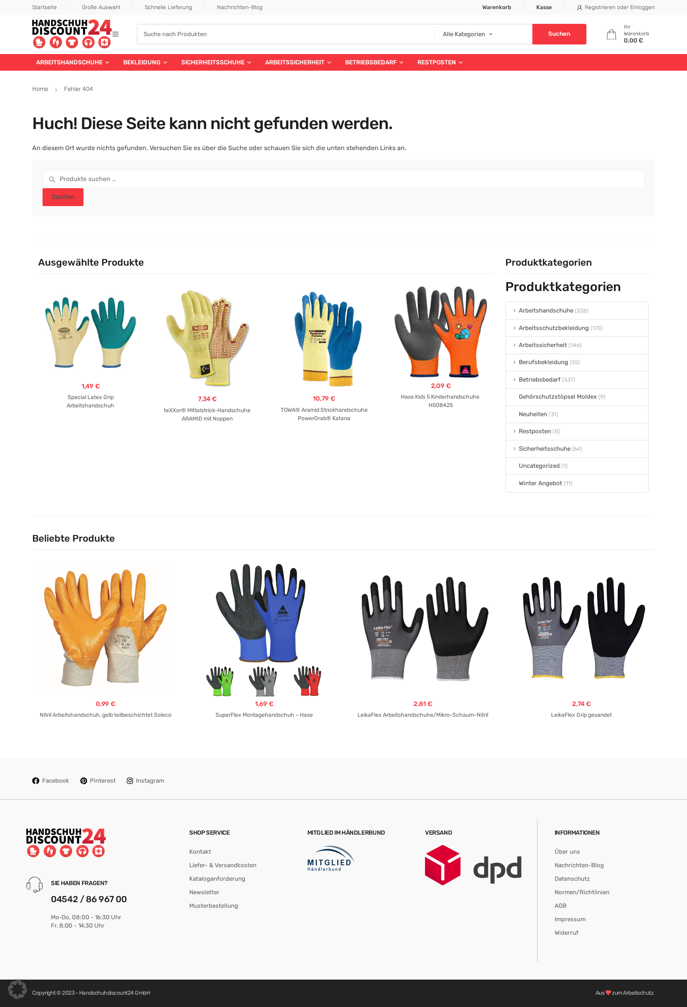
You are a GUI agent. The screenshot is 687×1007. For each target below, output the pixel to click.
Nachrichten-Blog (239, 7)
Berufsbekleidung (543, 362)
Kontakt (200, 851)
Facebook (55, 780)
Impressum (570, 919)
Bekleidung (142, 62)
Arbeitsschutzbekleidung (554, 328)
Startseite (44, 7)
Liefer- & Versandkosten (222, 865)
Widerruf (566, 932)
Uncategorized (539, 465)
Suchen (63, 197)
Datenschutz (572, 878)
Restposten (436, 62)
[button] (17, 989)
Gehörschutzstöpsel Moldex (558, 396)
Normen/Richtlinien (582, 892)
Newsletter (204, 892)
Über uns (567, 851)
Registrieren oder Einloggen (620, 7)
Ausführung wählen (90, 431)
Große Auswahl (101, 7)
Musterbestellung (213, 905)
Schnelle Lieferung (168, 7)
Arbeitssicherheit (294, 62)
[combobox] (283, 34)
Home (40, 89)
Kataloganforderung (217, 878)
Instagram (150, 780)
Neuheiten (533, 414)
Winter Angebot (540, 483)
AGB (561, 905)
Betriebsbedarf (371, 62)
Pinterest (103, 780)
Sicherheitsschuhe (213, 62)
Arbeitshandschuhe (69, 62)
